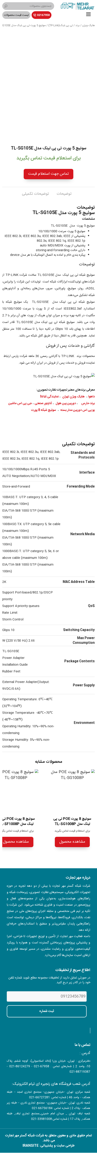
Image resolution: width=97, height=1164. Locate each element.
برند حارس (88, 403)
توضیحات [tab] (64, 194)
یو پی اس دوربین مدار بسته (77, 410)
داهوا (91, 396)
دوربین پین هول (65, 403)
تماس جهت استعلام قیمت (48, 174)
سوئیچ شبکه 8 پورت (43, 410)
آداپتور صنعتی (43, 403)
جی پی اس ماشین (20, 403)
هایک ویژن (88, 25)
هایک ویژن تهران (73, 396)
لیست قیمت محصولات (16, 15)
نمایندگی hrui (49, 396)
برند (77, 25)
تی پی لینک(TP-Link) (60, 25)
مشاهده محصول (72, 842)
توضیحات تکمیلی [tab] (35, 194)
